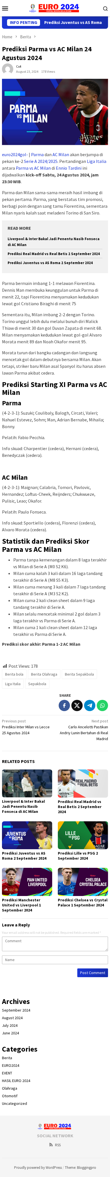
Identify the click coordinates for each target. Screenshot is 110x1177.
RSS (58, 1145)
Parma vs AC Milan (33, 168)
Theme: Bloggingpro (80, 1167)
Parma (37, 154)
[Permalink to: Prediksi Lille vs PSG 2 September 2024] (83, 835)
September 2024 (16, 1010)
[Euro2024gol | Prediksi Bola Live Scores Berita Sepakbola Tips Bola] (55, 7)
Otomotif (9, 1095)
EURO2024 (10, 1065)
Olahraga (9, 1088)
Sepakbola (37, 683)
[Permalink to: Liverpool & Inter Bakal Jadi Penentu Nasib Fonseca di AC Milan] (27, 783)
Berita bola (14, 674)
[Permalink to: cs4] (7, 68)
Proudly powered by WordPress (38, 1167)
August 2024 (12, 1017)
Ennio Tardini (69, 168)
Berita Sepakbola (79, 674)
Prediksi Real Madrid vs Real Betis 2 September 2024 (54, 253)
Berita (7, 1057)
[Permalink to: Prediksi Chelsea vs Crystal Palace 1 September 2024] (83, 882)
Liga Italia (96, 161)
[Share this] (64, 705)
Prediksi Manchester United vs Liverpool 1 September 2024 (21, 905)
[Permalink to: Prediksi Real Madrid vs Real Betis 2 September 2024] (83, 783)
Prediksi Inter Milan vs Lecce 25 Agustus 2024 (26, 726)
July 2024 (9, 1025)
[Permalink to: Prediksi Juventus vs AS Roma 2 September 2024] (27, 835)
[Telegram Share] (89, 705)
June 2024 (10, 1033)
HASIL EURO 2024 (16, 1080)
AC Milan (60, 154)
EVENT (7, 1073)
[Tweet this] (77, 705)
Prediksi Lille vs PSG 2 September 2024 (78, 856)
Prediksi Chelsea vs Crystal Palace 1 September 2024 (82, 902)
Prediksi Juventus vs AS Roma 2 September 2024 (50, 262)
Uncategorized (14, 1103)
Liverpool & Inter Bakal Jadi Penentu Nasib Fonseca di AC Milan (23, 806)
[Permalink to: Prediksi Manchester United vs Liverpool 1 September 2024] (27, 882)
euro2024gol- (15, 154)
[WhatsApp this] (102, 705)
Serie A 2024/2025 (41, 161)
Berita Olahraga (44, 674)
